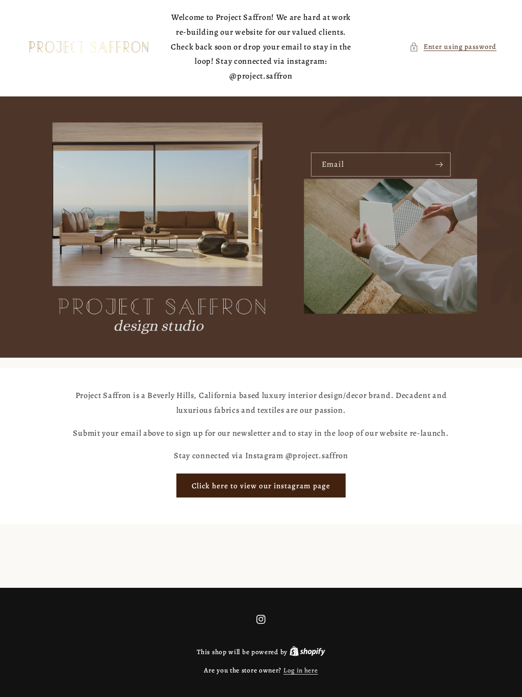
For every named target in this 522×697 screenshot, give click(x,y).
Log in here (300, 670)
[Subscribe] (439, 165)
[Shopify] (307, 652)
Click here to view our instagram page (261, 486)
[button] (453, 46)
